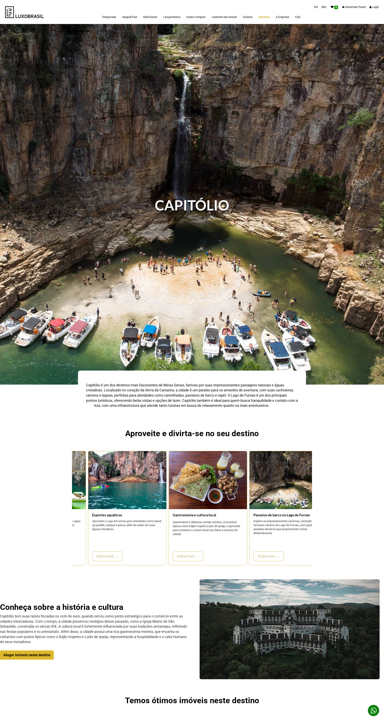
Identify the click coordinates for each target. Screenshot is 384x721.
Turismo (248, 17)
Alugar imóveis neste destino (26, 655)
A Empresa (282, 17)
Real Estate (150, 17)
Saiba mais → (91, 556)
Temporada (109, 17)
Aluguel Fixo (129, 17)
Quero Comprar (196, 17)
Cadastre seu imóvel (224, 17)
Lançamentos (171, 17)
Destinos (264, 17)
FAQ (297, 17)
